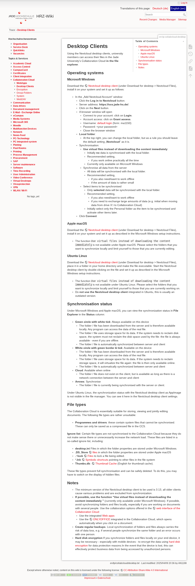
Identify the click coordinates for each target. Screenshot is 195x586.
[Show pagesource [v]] (190, 46)
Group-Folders (24, 92)
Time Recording (21, 171)
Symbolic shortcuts (97, 459)
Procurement (20, 158)
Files (90, 455)
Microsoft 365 (20, 122)
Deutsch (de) (160, 8)
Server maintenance (24, 164)
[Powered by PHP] (89, 574)
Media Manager (167, 19)
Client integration (22, 76)
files (95, 452)
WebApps (22, 83)
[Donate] (74, 574)
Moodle (17, 125)
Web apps (108, 515)
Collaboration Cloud (23, 80)
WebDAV (21, 99)
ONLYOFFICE (101, 519)
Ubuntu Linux (147, 57)
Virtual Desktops (22, 181)
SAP (15, 161)
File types (143, 64)
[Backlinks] (190, 61)
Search (185, 14)
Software (18, 167)
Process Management (25, 154)
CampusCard (20, 70)
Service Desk (20, 47)
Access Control (21, 66)
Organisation (20, 44)
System (20, 96)
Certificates (19, 73)
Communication (21, 102)
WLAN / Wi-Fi (20, 190)
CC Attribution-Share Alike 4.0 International (146, 570)
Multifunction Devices (25, 128)
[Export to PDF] (190, 68)
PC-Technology (21, 138)
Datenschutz (104, 578)
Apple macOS (148, 53)
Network (17, 132)
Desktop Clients (26, 30)
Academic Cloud (22, 63)
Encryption (22, 89)
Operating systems (147, 46)
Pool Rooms (19, 148)
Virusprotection (21, 184)
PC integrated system (25, 141)
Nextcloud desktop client (103, 85)
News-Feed (19, 135)
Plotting (17, 145)
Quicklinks (19, 50)
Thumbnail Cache (106, 463)
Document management (26, 109)
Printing (17, 151)
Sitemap (182, 19)
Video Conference (23, 177)
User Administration (24, 174)
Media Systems (21, 119)
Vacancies (18, 53)
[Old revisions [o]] (190, 53)
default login (104, 123)
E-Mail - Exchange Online (26, 112)
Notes (141, 67)
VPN (15, 187)
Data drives (19, 106)
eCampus (18, 115)
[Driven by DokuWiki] (137, 574)
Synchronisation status (150, 60)
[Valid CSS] (121, 574)
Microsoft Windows (150, 50)
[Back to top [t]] (190, 75)
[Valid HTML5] (105, 574)
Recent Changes (148, 19)
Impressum (90, 578)
